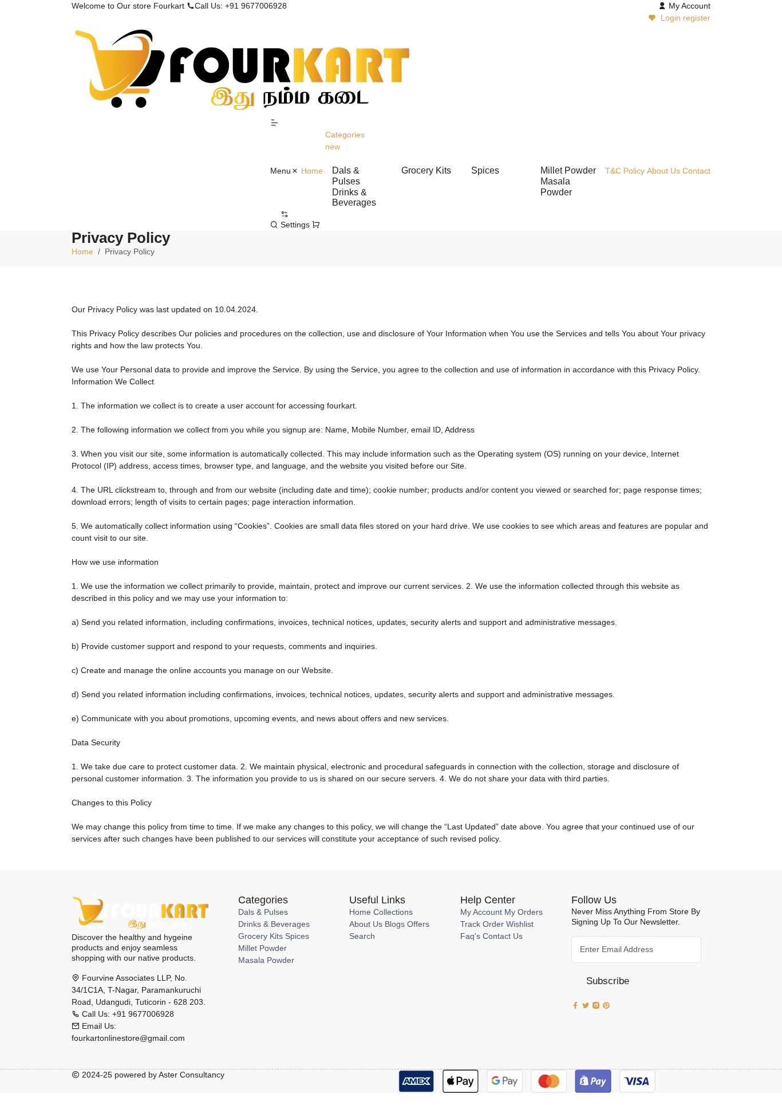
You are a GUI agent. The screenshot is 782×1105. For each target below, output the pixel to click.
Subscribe (607, 981)
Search (362, 936)
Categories (345, 140)
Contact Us (503, 936)
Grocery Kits (260, 936)
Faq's (470, 936)
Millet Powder (262, 948)
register (696, 17)
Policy (634, 170)
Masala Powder (266, 960)
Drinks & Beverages (274, 924)
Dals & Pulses (263, 912)
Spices (297, 936)
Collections (393, 912)
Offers (418, 924)
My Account (481, 912)
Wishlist (520, 924)
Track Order (482, 924)
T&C (613, 170)
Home (312, 170)
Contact (696, 170)
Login (671, 17)
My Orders (523, 912)
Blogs (395, 924)
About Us (663, 170)
